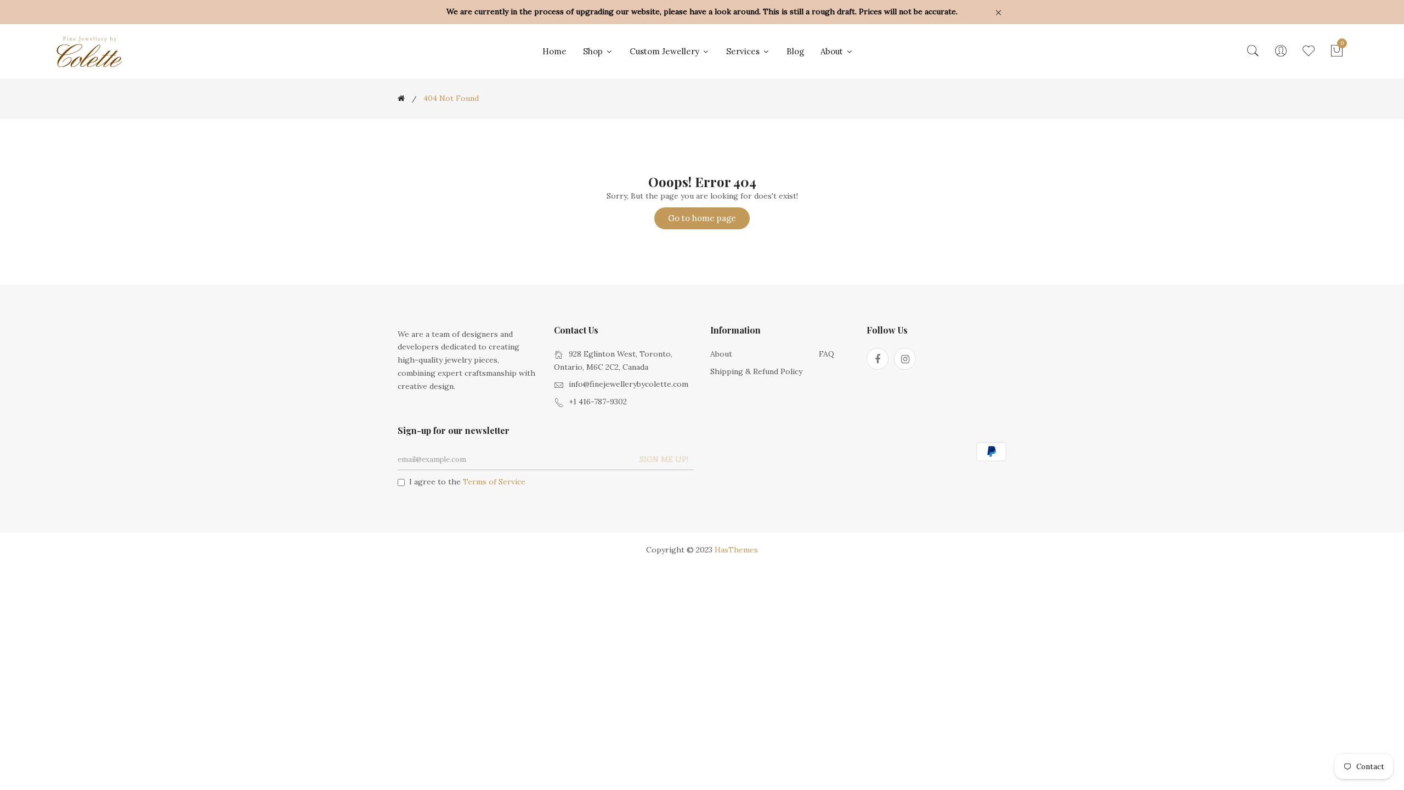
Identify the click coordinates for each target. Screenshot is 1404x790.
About (832, 51)
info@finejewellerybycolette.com (628, 384)
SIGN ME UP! (663, 459)
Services (744, 51)
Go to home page (702, 218)
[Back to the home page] (401, 98)
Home (554, 51)
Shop (594, 51)
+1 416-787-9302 (598, 402)
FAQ (826, 354)
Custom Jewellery (665, 51)
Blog (795, 51)
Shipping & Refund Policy (756, 371)
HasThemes (736, 550)
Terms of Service (494, 482)
